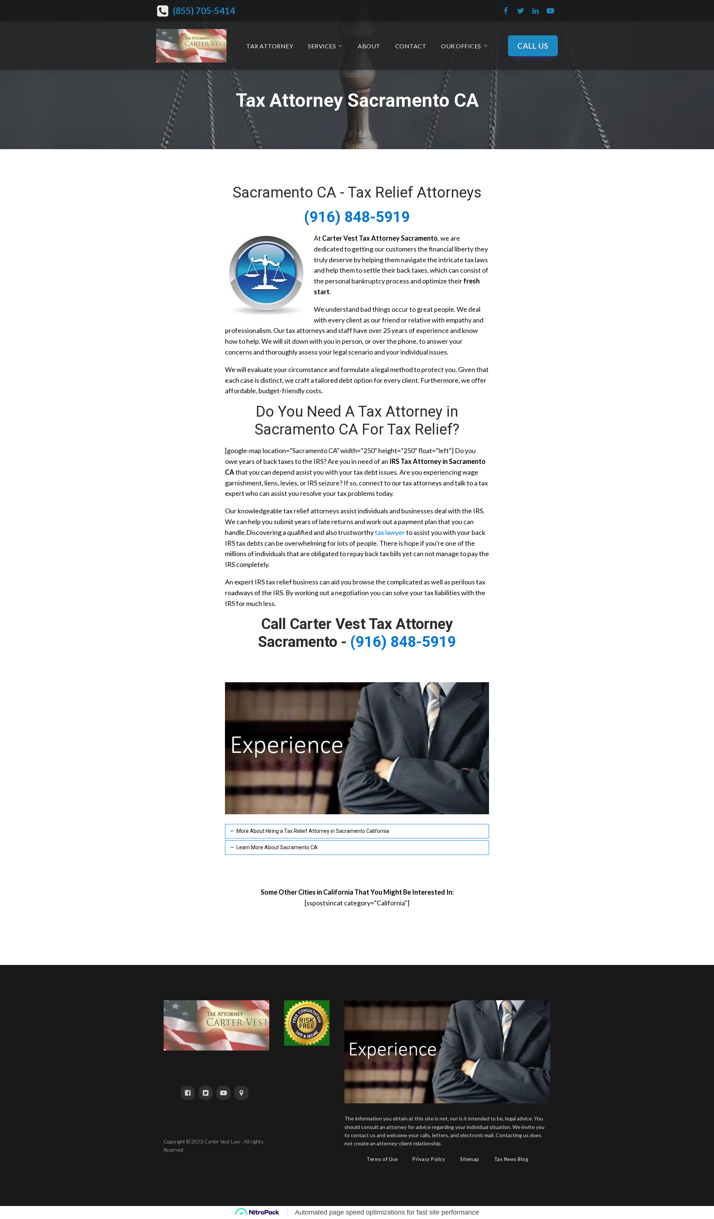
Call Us (533, 45)
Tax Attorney (269, 45)
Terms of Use (382, 1159)
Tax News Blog (511, 1159)
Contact (411, 45)
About (369, 45)
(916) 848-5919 (357, 217)
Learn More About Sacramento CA (277, 847)
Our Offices (461, 45)
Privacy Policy (428, 1159)
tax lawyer (390, 532)
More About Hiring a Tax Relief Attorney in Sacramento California (313, 831)
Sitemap (469, 1159)
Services (322, 45)
